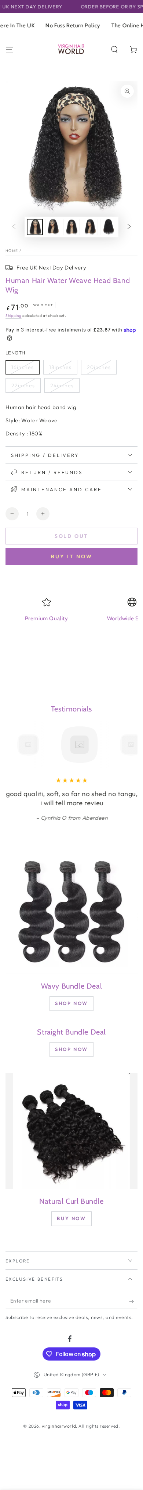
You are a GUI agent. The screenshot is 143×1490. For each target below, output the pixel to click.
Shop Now (71, 1003)
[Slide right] (129, 227)
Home (12, 250)
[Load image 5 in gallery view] (108, 227)
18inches (60, 367)
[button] (114, 49)
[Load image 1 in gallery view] (35, 227)
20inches (99, 367)
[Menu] (9, 49)
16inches (22, 367)
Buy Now (71, 1218)
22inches (23, 385)
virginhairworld (59, 1426)
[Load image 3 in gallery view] (71, 227)
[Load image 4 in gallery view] (90, 227)
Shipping (14, 315)
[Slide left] (14, 227)
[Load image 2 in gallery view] (53, 227)
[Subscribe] (133, 1301)
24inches (62, 385)
